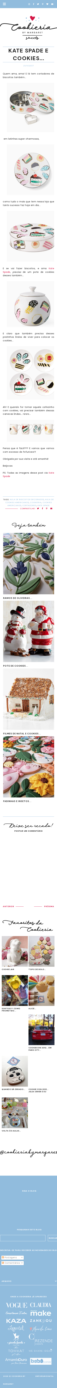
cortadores (29, 505)
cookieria (35, 502)
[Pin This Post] (47, 508)
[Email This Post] (51, 508)
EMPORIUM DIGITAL (44, 1376)
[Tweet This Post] (38, 508)
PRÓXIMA (49, 906)
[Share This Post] (42, 508)
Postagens (10, 1257)
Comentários (12, 1262)
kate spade (44, 505)
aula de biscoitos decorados (27, 499)
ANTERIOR (8, 906)
